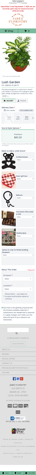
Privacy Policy (9, 453)
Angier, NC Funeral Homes (13, 439)
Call (6, 473)
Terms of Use (18, 457)
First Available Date (26, 110)
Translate (24, 3)
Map (18, 473)
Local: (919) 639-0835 (18, 395)
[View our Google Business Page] (18, 380)
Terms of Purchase (24, 453)
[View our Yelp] (21, 380)
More (4, 96)
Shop (10, 30)
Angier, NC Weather (8, 446)
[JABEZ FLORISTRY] (18, 25)
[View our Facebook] (14, 380)
